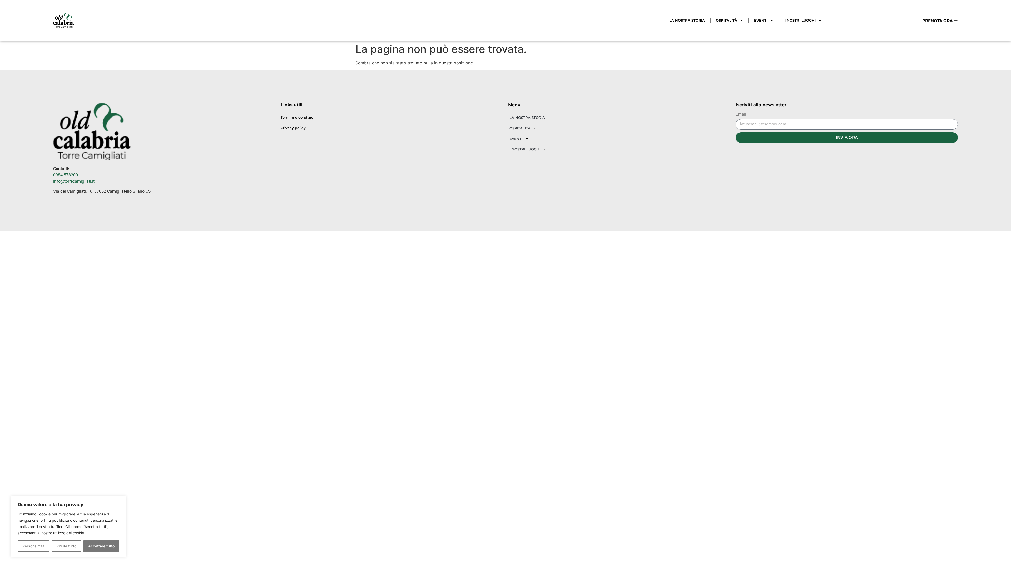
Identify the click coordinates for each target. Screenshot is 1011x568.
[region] (68, 526)
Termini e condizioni (299, 117)
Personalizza (33, 546)
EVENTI (760, 20)
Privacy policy (293, 128)
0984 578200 (65, 175)
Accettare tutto (101, 546)
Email (741, 114)
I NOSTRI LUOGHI (800, 20)
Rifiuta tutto (66, 546)
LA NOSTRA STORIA (687, 20)
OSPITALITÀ (726, 20)
